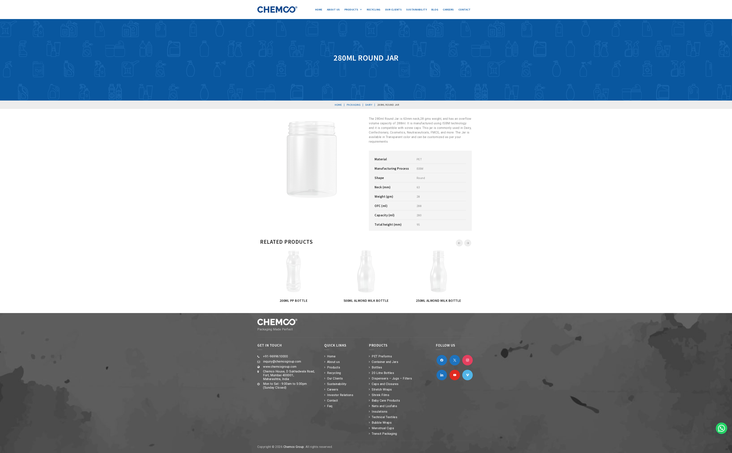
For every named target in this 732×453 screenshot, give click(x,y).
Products (351, 9)
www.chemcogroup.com (280, 366)
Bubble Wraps (382, 422)
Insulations (380, 411)
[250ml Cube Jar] (380, 250)
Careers (448, 9)
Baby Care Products (386, 400)
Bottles (377, 367)
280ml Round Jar (302, 300)
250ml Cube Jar (375, 300)
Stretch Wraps (382, 389)
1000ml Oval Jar (447, 300)
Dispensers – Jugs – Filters (392, 378)
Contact (464, 9)
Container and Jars (385, 362)
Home (318, 9)
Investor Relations (340, 395)
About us (333, 9)
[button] (721, 428)
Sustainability (416, 9)
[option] (302, 276)
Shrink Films (380, 395)
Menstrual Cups (383, 428)
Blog (434, 9)
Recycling (373, 9)
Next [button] (467, 243)
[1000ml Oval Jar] (452, 250)
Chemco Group (293, 447)
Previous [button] (459, 243)
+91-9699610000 (275, 356)
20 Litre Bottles (383, 373)
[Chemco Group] (277, 9)
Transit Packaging (384, 433)
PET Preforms (382, 356)
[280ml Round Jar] (307, 250)
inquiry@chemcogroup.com (282, 361)
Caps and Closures (385, 384)
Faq (329, 406)
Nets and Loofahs (384, 406)
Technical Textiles (384, 417)
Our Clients (393, 9)
